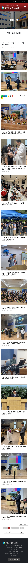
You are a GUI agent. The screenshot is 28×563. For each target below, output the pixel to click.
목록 (26, 101)
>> (23, 528)
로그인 (19, 1)
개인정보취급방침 (14, 559)
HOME (14, 1)
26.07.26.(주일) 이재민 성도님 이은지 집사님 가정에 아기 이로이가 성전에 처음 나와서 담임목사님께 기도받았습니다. (14, 168)
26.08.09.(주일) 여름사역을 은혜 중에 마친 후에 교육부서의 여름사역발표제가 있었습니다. (14, 132)
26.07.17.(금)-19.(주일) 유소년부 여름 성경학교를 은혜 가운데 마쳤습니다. (13, 273)
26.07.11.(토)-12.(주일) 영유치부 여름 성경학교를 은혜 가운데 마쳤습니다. (13, 308)
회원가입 (24, 1)
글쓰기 (25, 524)
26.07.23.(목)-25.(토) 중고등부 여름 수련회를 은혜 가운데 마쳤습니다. (13, 238)
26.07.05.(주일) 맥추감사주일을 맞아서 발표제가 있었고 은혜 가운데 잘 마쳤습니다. (13, 343)
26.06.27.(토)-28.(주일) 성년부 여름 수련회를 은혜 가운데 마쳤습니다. (13, 377)
